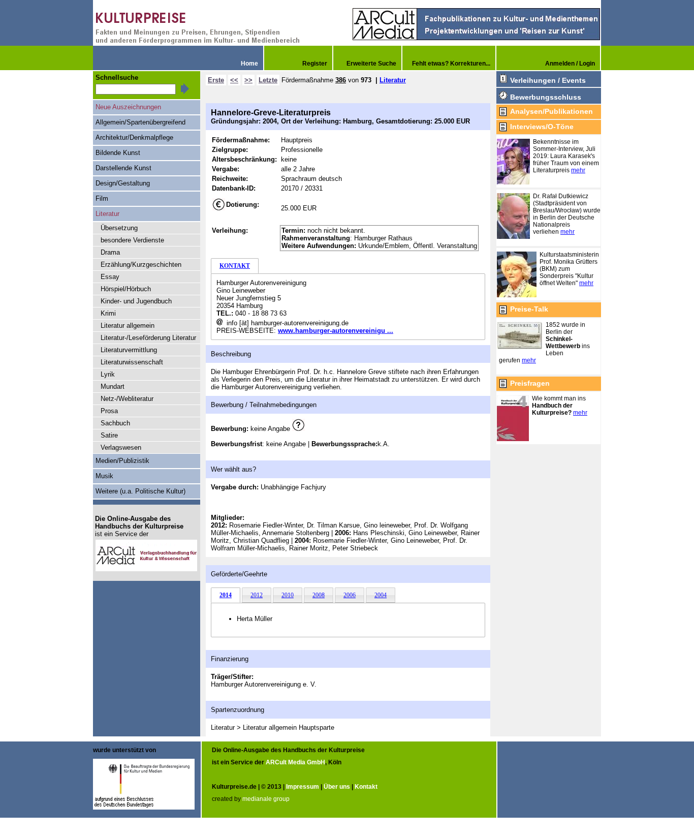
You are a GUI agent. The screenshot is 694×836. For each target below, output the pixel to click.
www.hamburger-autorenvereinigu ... (335, 330)
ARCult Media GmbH (295, 762)
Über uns (337, 786)
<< (234, 80)
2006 (349, 595)
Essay (110, 277)
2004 (380, 595)
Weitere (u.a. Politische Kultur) (140, 491)
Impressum (302, 786)
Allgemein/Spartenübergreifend (140, 122)
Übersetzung (119, 228)
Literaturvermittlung (129, 350)
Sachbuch (115, 423)
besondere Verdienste (132, 240)
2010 (287, 595)
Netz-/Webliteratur (127, 398)
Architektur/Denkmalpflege (134, 137)
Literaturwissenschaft (132, 362)
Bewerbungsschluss (545, 97)
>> (248, 80)
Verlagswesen (121, 447)
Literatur (393, 80)
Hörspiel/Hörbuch (126, 289)
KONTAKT (234, 265)
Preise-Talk (529, 309)
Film (102, 198)
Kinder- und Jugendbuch (136, 301)
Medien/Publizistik (122, 461)
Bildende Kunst (118, 153)
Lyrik (108, 374)
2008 (318, 595)
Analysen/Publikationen (551, 111)
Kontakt (366, 786)
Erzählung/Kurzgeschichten (141, 264)
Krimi (108, 313)
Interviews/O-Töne (542, 126)
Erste (216, 80)
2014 (225, 595)
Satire (109, 435)
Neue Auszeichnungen (128, 107)
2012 (256, 595)
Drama (110, 252)
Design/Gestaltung (123, 183)
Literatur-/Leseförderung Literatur (148, 338)
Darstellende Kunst (123, 168)
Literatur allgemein (127, 325)
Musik (104, 476)
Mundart (112, 386)
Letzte (268, 80)
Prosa (109, 411)
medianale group (266, 798)
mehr (578, 170)
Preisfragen (530, 383)
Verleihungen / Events (548, 80)
